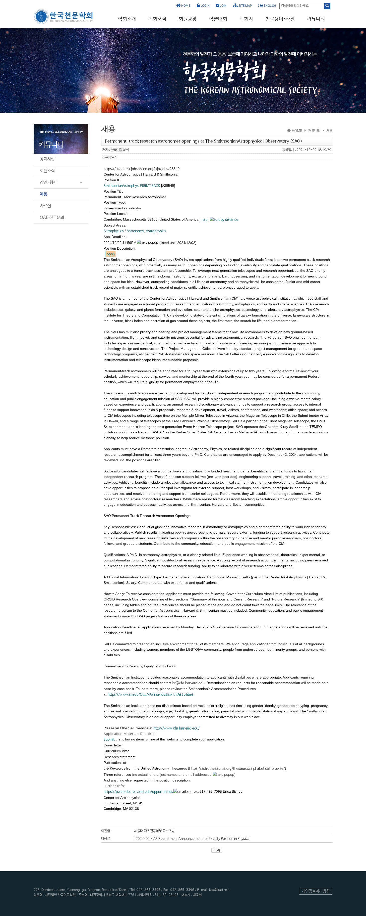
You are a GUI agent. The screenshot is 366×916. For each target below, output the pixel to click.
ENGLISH (269, 6)
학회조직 (157, 19)
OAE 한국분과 (52, 217)
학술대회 (218, 19)
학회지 (246, 19)
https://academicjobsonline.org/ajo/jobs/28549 (142, 169)
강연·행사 (48, 182)
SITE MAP (245, 6)
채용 (43, 194)
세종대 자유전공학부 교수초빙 (154, 831)
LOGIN (205, 6)
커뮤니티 (316, 19)
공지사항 (47, 159)
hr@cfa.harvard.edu (188, 683)
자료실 (45, 206)
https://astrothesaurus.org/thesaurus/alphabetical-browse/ (237, 769)
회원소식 (47, 171)
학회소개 (127, 19)
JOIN (223, 6)
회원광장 (188, 19)
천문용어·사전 (280, 19)
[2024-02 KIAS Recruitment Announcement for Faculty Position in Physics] (192, 839)
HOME (185, 6)
